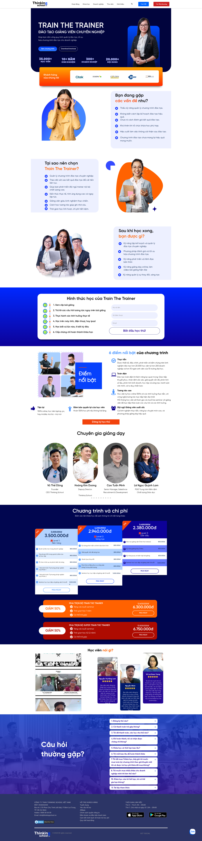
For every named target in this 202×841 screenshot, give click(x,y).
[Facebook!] (152, 833)
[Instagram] (159, 833)
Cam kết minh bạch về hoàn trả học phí (94, 818)
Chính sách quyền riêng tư (90, 813)
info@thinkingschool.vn (47, 815)
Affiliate (82, 810)
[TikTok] (162, 833)
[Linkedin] (166, 833)
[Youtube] (155, 833)
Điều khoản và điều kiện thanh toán (93, 815)
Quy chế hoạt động (87, 820)
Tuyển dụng (84, 805)
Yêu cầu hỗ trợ (85, 807)
